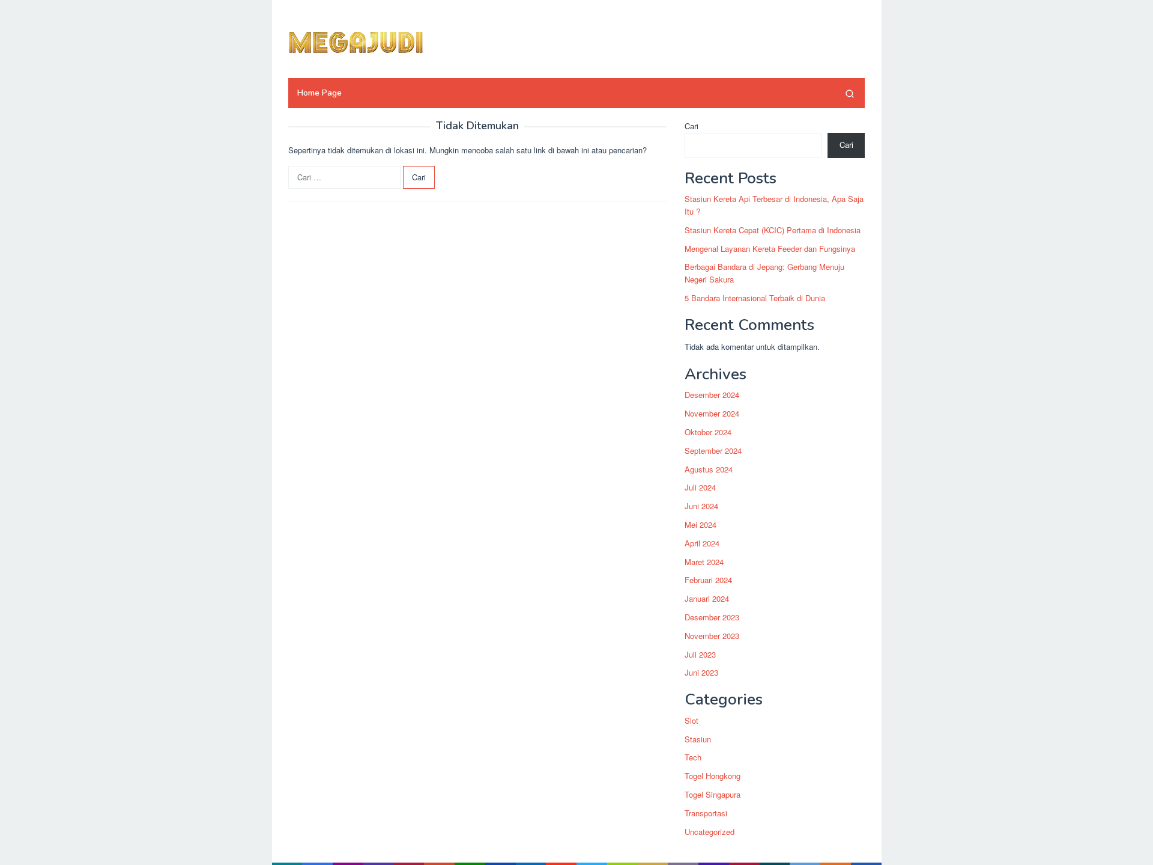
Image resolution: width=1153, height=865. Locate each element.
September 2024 (713, 450)
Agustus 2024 (709, 469)
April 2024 (702, 543)
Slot (691, 720)
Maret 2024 (704, 561)
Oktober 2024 (708, 432)
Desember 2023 (712, 617)
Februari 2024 (708, 580)
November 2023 (712, 635)
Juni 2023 (701, 673)
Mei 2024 (700, 524)
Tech (693, 757)
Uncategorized (709, 831)
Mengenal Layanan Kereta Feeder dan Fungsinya (770, 248)
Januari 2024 (707, 598)
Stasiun (698, 739)
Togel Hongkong (712, 775)
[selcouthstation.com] (381, 40)
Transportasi (706, 813)
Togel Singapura (712, 794)
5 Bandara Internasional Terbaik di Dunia (755, 298)
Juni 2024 (701, 506)
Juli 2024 (700, 488)
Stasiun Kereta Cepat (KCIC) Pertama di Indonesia (773, 230)
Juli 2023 (700, 654)
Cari (691, 126)
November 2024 (712, 413)
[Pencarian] (850, 93)
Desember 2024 (712, 395)
